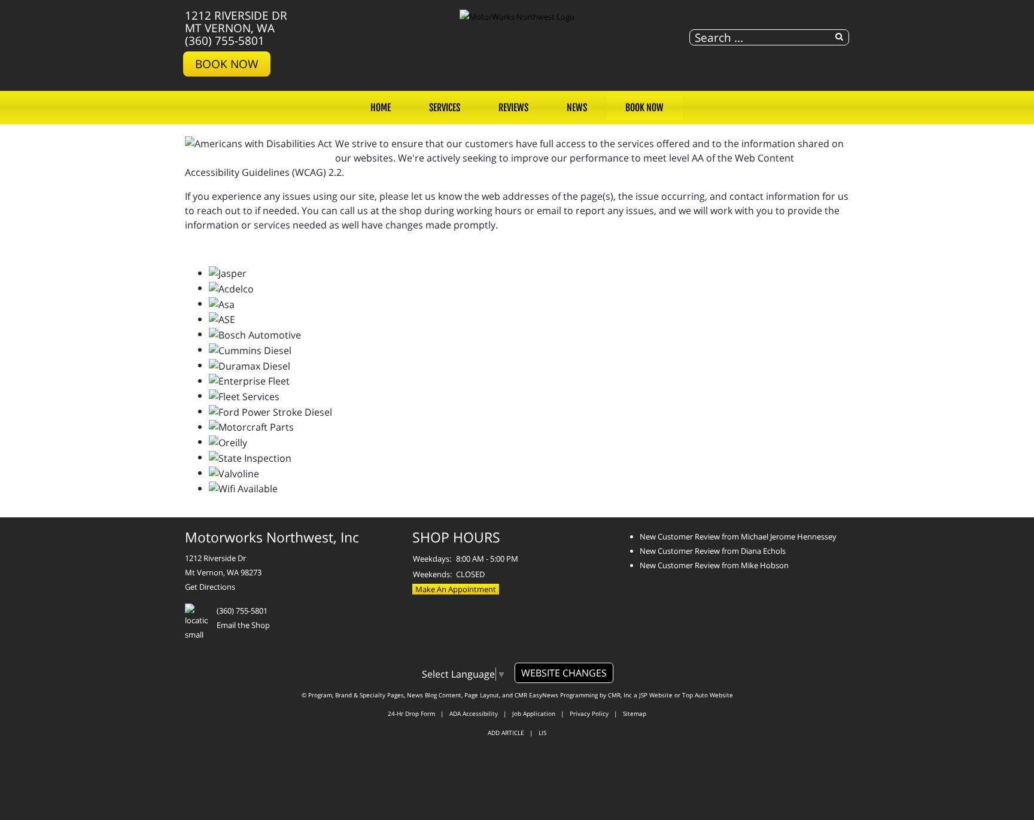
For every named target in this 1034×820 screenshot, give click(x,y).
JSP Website (656, 695)
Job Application (533, 713)
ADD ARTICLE (506, 732)
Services (444, 108)
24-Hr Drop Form (411, 713)
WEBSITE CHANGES (564, 672)
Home (380, 108)
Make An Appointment (455, 589)
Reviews (513, 108)
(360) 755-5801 (224, 40)
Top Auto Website (707, 695)
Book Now (226, 64)
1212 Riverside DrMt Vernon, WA (236, 21)
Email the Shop (243, 625)
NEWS (577, 108)
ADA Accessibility (473, 713)
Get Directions (210, 586)
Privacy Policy (589, 713)
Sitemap (634, 713)
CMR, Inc (620, 695)
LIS (542, 732)
